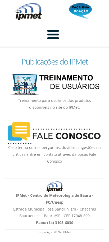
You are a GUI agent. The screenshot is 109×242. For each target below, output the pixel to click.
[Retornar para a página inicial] (54, 186)
